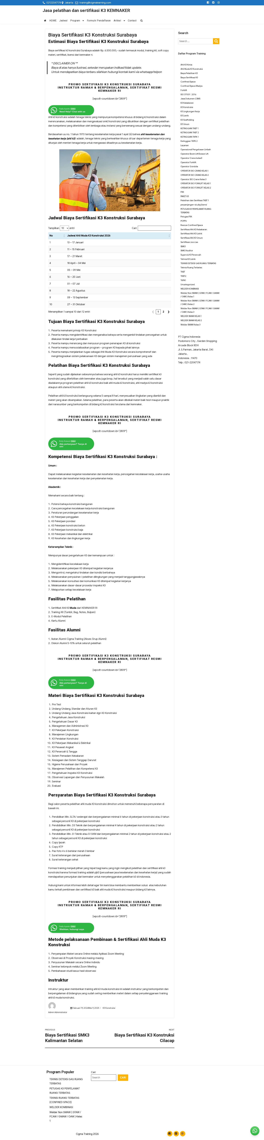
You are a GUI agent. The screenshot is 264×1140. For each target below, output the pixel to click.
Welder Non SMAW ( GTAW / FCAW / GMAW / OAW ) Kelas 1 (66, 1116)
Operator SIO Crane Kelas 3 (193, 179)
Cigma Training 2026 (87, 1134)
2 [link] (163, 311)
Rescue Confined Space (192, 225)
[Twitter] (213, 2)
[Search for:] (195, 41)
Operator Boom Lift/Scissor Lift (194, 154)
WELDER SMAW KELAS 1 (191, 316)
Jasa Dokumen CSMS (190, 98)
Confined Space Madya (191, 86)
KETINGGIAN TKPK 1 (190, 137)
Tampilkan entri (61, 228)
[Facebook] (208, 2)
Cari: (134, 228)
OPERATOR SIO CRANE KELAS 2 (195, 175)
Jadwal (63, 20)
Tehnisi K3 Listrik (188, 259)
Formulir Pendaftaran (99, 20)
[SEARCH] (216, 41)
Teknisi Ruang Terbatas (191, 267)
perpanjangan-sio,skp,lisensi (194, 204)
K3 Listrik (185, 115)
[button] (64, 235)
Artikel (117, 20)
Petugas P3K (186, 216)
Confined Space (188, 81)
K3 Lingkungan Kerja (190, 111)
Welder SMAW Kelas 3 (190, 324)
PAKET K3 (185, 196)
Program (75, 20)
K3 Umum (185, 124)
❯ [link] (169, 311)
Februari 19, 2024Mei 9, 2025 (86, 1008)
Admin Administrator (57, 1012)
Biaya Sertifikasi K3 (189, 77)
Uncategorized (188, 284)
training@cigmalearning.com (95, 2)
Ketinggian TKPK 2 (189, 141)
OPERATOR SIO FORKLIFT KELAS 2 (196, 187)
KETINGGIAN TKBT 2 (190, 132)
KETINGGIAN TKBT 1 (189, 128)
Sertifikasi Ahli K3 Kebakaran (194, 229)
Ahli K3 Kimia (186, 64)
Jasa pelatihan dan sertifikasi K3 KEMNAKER (86, 10)
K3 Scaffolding (187, 120)
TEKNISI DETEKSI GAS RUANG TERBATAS (198, 263)
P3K (182, 192)
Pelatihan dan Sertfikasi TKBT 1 (195, 200)
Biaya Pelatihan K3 (189, 73)
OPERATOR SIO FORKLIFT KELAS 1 (196, 183)
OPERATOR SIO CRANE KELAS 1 (194, 170)
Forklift (184, 90)
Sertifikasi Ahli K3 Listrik (191, 233)
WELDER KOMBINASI (190, 288)
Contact (132, 20)
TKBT (183, 272)
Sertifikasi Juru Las (189, 242)
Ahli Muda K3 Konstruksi (192, 69)
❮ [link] (153, 311)
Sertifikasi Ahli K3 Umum (192, 238)
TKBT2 (183, 276)
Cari (93, 1072)
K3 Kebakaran (187, 103)
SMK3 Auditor (187, 250)
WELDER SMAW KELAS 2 (191, 320)
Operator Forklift (188, 162)
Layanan (185, 145)
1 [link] (158, 311)
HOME (53, 20)
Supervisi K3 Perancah (191, 255)
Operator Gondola (189, 166)
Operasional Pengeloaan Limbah (196, 149)
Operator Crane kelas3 (191, 158)
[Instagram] (218, 2)
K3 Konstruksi (109, 1008)
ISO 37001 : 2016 (188, 94)
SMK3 (183, 246)
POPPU (184, 221)
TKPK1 (183, 280)
